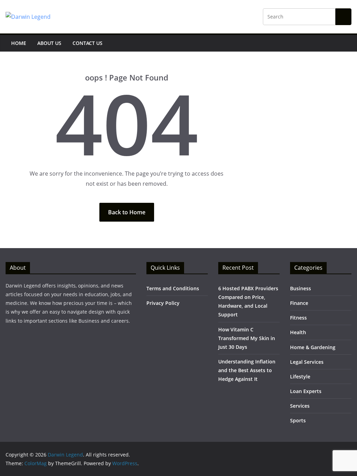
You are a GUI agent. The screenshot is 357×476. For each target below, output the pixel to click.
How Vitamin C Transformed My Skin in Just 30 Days (246, 338)
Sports (298, 420)
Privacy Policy (163, 303)
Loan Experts (305, 391)
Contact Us (87, 43)
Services (300, 405)
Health (298, 332)
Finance (299, 303)
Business (300, 288)
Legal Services (307, 362)
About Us (49, 43)
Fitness (298, 317)
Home (18, 43)
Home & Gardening (312, 347)
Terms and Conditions (172, 288)
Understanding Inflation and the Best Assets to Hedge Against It (246, 370)
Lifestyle (300, 376)
